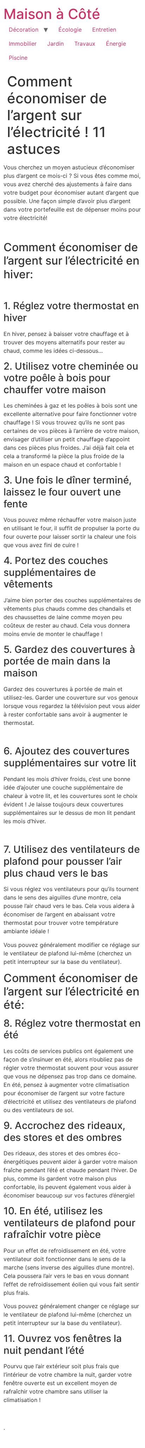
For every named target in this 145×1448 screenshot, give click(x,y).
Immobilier (23, 43)
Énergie (116, 43)
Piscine (18, 57)
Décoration (23, 29)
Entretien (104, 29)
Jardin (55, 43)
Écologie (70, 29)
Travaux (84, 43)
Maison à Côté (52, 13)
